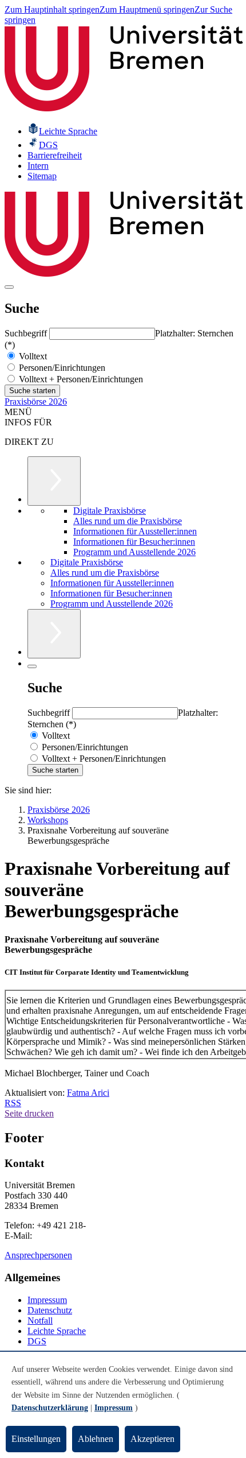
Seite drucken (29, 1113)
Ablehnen (95, 1439)
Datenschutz (49, 1310)
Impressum (47, 1300)
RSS (13, 1103)
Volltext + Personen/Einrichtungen (80, 379)
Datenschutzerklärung (49, 1407)
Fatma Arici (88, 1093)
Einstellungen (36, 1439)
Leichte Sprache (56, 1331)
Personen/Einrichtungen (61, 368)
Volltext (32, 356)
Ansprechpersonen (38, 1255)
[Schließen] (32, 666)
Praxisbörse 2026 (36, 401)
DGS (36, 1341)
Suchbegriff (27, 333)
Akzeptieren (152, 1439)
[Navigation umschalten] (9, 287)
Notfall (40, 1320)
